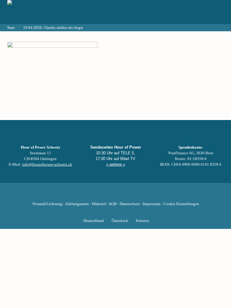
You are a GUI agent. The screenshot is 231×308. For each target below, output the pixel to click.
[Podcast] (135, 194)
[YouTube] (105, 194)
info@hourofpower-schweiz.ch (47, 164)
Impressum (151, 204)
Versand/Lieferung (47, 204)
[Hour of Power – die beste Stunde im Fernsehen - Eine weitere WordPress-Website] (40, 12)
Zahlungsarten (77, 204)
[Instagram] (115, 194)
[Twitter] (95, 194)
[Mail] (146, 194)
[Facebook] (84, 194)
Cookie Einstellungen (181, 204)
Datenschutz (130, 204)
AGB (113, 204)
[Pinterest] (125, 194)
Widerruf (99, 204)
